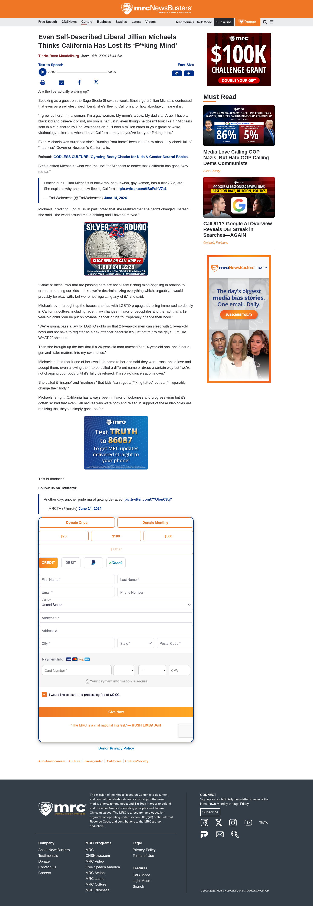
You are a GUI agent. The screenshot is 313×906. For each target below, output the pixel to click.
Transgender (93, 761)
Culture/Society (136, 761)
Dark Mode (204, 22)
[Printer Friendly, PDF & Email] (61, 82)
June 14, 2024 (115, 198)
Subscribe (223, 22)
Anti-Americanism (51, 761)
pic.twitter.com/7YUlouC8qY (148, 499)
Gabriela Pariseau (215, 242)
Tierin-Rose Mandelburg (58, 56)
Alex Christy (211, 171)
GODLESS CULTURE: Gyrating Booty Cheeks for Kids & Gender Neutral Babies (120, 157)
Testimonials (184, 22)
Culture (74, 761)
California (114, 761)
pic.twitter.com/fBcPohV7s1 (143, 189)
